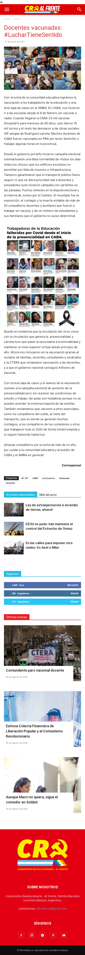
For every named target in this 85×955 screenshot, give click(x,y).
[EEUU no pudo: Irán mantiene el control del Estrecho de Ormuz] (14, 528)
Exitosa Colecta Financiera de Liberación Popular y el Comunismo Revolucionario (34, 731)
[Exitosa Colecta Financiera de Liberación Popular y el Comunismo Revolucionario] (42, 719)
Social (16, 19)
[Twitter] (53, 935)
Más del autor (48, 494)
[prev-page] (6, 562)
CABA (35, 478)
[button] (6, 9)
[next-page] (12, 562)
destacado (64, 478)
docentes (10, 482)
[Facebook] (21, 935)
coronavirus (48, 478)
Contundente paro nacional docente (35, 670)
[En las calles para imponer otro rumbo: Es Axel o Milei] (14, 547)
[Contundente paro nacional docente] (42, 653)
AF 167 (24, 478)
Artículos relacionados (20, 494)
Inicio (7, 19)
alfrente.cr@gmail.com (52, 908)
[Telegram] (42, 935)
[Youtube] (64, 935)
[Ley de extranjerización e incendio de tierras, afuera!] (14, 509)
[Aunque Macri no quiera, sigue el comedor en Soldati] (42, 785)
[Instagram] (32, 935)
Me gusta (72, 585)
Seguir (74, 593)
